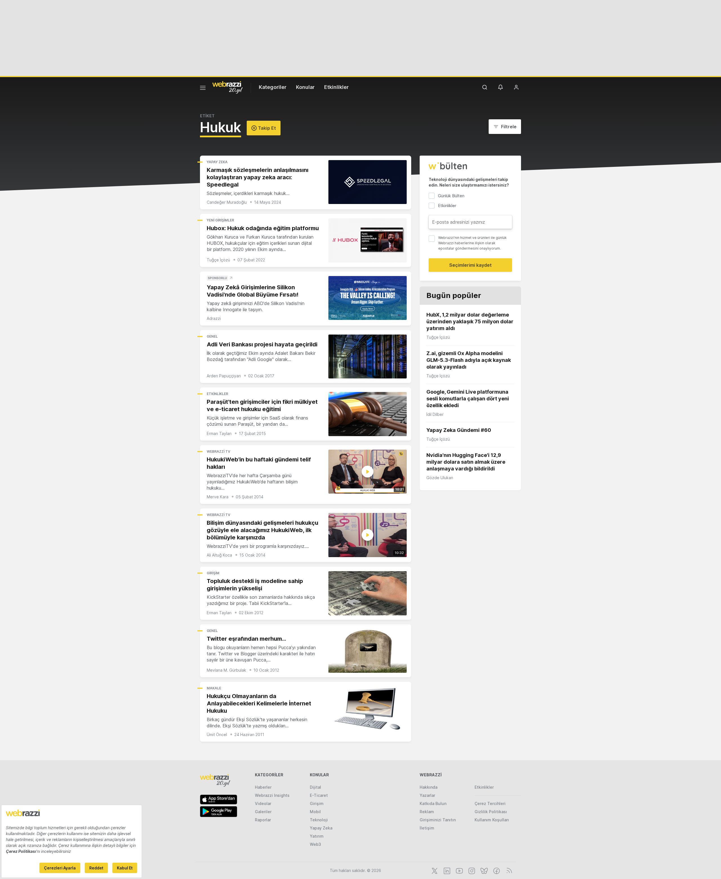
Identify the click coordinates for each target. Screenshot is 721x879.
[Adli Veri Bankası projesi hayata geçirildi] (367, 357)
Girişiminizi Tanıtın (438, 819)
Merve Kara (217, 496)
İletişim (427, 828)
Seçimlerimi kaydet (470, 265)
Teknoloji (319, 819)
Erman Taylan (219, 433)
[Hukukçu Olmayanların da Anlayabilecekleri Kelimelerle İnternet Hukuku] (367, 708)
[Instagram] (471, 870)
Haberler (263, 787)
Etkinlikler (336, 87)
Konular (305, 87)
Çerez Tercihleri (490, 803)
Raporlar (263, 819)
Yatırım (317, 836)
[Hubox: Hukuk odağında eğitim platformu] (367, 240)
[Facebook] (496, 870)
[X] (434, 870)
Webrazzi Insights (272, 795)
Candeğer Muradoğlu (227, 202)
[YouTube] (458, 870)
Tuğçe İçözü (218, 259)
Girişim (213, 573)
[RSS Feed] (508, 870)
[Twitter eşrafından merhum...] (367, 651)
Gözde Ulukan (439, 477)
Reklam (427, 811)
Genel (212, 336)
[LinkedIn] (446, 870)
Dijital (315, 787)
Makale (214, 688)
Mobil (315, 811)
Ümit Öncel (217, 734)
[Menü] (203, 88)
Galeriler (263, 811)
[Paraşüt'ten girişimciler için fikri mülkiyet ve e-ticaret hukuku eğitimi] (367, 414)
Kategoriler (272, 87)
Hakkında (428, 787)
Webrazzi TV (218, 451)
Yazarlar (427, 795)
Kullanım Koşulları (492, 819)
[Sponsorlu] (367, 298)
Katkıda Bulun (433, 803)
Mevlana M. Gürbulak (226, 670)
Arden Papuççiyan (224, 375)
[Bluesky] (483, 870)
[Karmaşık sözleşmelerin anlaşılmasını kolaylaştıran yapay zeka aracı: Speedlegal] (367, 182)
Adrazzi (214, 318)
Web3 (315, 844)
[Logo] (227, 87)
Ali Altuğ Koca (219, 555)
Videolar (263, 803)
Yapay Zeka (217, 162)
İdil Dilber (435, 414)
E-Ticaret (319, 795)
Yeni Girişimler (220, 220)
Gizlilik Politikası (491, 811)
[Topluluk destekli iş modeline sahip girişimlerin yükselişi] (367, 593)
